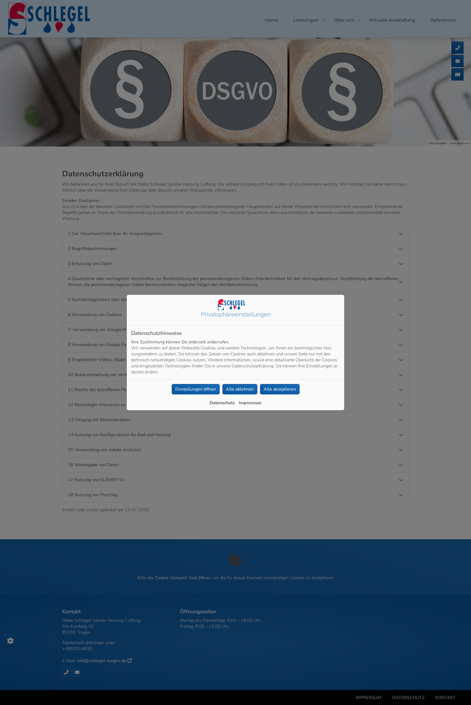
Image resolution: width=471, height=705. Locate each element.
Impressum (250, 403)
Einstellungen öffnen (195, 389)
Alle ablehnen (240, 389)
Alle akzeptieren (280, 389)
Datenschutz (222, 403)
